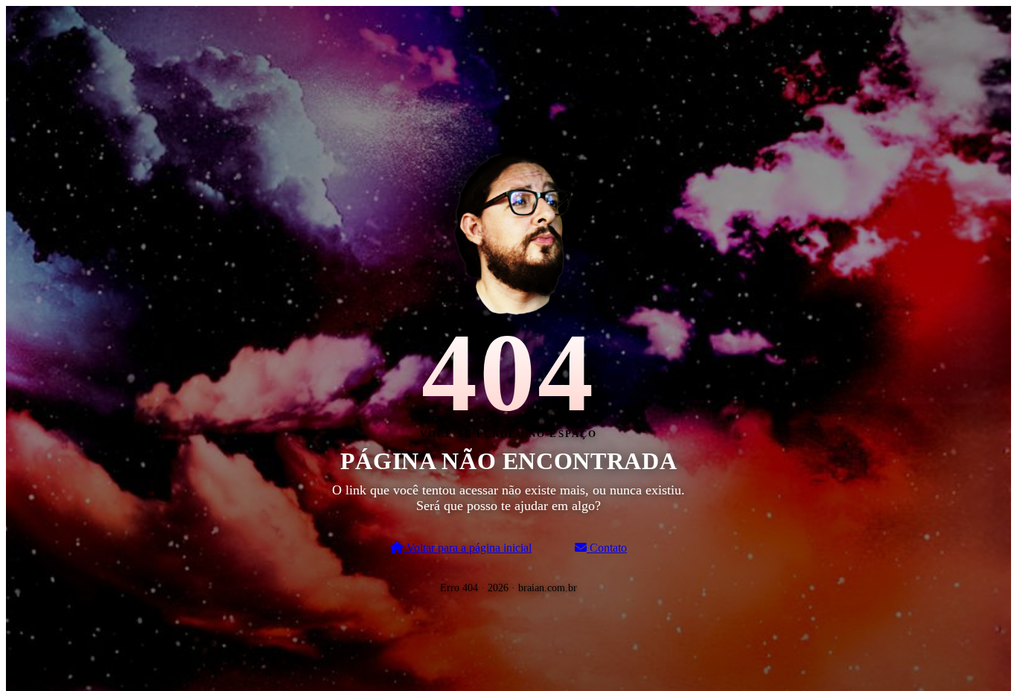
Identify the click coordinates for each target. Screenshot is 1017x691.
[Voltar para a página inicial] (508, 230)
